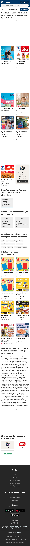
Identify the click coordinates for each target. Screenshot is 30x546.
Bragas (4, 247)
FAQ (15, 474)
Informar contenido (15, 480)
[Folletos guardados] (21, 2)
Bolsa (3, 241)
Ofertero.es (19, 532)
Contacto (15, 477)
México (3, 528)
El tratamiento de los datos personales (15, 542)
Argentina (11, 526)
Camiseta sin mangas (21, 247)
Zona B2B (15, 500)
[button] (24, 2)
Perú (7, 528)
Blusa (20, 241)
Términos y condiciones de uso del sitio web (15, 539)
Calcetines (19, 244)
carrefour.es (9, 388)
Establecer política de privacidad (15, 536)
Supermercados (21, 405)
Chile (19, 526)
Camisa (4, 244)
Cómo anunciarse (15, 497)
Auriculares (11, 244)
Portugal (11, 528)
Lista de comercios (15, 483)
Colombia (24, 526)
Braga (15, 241)
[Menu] (27, 2)
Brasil (16, 526)
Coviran (5, 407)
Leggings (10, 247)
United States (18, 528)
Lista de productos (15, 486)
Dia (2, 407)
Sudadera (9, 241)
